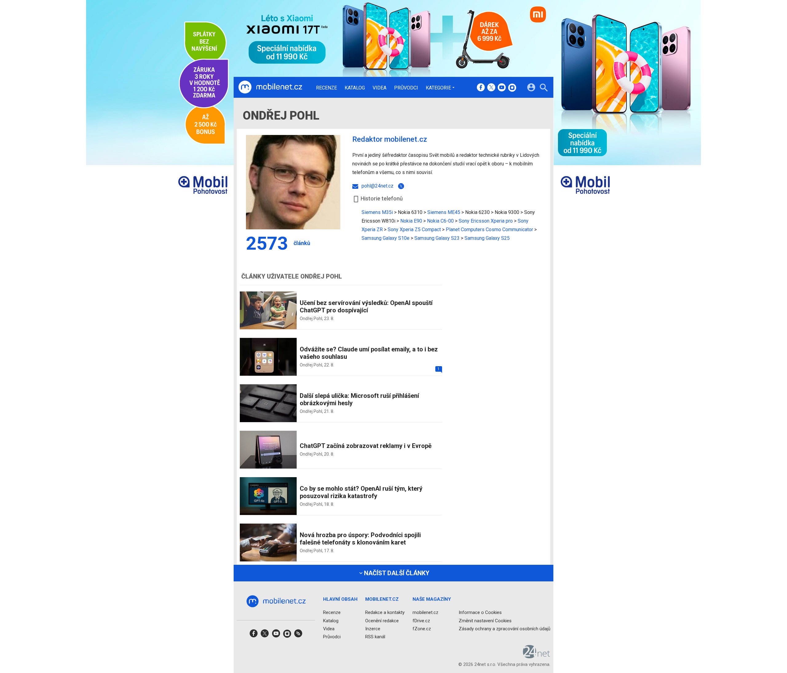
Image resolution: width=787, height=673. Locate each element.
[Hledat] (543, 88)
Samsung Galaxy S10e (385, 238)
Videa (379, 87)
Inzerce (372, 628)
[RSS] (298, 635)
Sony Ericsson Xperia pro (486, 221)
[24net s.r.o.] (536, 656)
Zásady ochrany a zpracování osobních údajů (504, 628)
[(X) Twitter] (491, 88)
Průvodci (406, 87)
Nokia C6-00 (440, 221)
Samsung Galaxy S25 (487, 238)
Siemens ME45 (443, 212)
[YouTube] (501, 88)
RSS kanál (375, 636)
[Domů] (270, 87)
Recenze (326, 87)
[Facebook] (481, 88)
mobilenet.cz (425, 613)
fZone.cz (422, 628)
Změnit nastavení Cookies (485, 621)
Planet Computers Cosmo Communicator (489, 229)
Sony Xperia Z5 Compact (414, 229)
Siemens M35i (377, 212)
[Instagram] (512, 88)
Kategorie (438, 87)
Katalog (355, 87)
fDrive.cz (421, 621)
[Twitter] (402, 186)
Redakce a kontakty (385, 613)
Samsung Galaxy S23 (437, 238)
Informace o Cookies (480, 613)
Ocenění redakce (382, 621)
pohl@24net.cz (377, 186)
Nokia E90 (411, 221)
